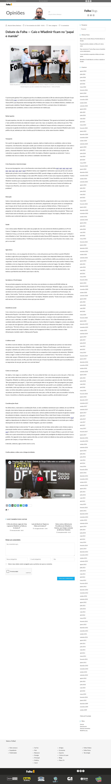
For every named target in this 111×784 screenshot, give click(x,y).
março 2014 (83, 542)
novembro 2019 (84, 327)
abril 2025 (82, 121)
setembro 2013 (84, 561)
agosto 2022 (83, 223)
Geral (36, 763)
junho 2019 (83, 343)
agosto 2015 (83, 488)
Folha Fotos (87, 750)
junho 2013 (83, 570)
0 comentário (65, 25)
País (35, 750)
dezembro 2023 (84, 172)
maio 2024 (82, 156)
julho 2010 (82, 681)
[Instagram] (90, 1)
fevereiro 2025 (84, 128)
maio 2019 (82, 346)
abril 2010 (82, 691)
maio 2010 (82, 687)
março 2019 (83, 352)
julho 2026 (82, 74)
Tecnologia (87, 753)
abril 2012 (82, 615)
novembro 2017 (84, 403)
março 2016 (83, 466)
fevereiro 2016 (84, 469)
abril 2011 (82, 653)
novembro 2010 (84, 669)
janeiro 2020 (83, 321)
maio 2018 (82, 384)
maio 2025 (82, 118)
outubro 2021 (83, 254)
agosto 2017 (83, 412)
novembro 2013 (84, 555)
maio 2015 (82, 498)
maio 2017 (82, 422)
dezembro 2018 (84, 362)
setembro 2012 (84, 599)
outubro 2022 (83, 216)
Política (36, 760)
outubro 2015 (83, 482)
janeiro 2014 (83, 548)
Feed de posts (83, 726)
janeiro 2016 (83, 472)
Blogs (60, 758)
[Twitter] (88, 1)
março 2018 (83, 390)
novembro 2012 (84, 593)
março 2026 (83, 87)
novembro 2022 (84, 213)
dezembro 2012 (84, 589)
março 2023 (83, 201)
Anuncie (46, 1)
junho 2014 (83, 533)
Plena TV (61, 760)
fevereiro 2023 (84, 204)
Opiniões (15, 13)
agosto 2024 (83, 147)
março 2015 (83, 504)
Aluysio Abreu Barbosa (14, 25)
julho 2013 (82, 567)
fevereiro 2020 (84, 317)
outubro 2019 (83, 330)
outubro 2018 (83, 368)
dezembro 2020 (84, 286)
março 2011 (83, 656)
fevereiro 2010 (84, 697)
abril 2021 (82, 273)
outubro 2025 (83, 102)
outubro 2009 (83, 710)
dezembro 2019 (84, 324)
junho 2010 (83, 684)
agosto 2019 (83, 337)
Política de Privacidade (85, 716)
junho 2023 (83, 191)
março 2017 (83, 428)
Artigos (61, 748)
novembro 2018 (84, 365)
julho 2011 (82, 643)
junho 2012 (83, 608)
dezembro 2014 (84, 514)
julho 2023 (82, 188)
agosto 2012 (83, 602)
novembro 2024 (84, 137)
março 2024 (83, 163)
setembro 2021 (84, 257)
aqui (15, 100)
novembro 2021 (84, 251)
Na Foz (36, 748)
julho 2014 (82, 529)
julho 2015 (82, 491)
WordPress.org (83, 730)
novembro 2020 (84, 289)
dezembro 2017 (84, 400)
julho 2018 (82, 378)
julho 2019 (82, 340)
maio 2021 (82, 270)
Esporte (61, 753)
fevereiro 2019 (84, 355)
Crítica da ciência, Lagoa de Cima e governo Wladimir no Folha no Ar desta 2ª (17, 526)
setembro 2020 (84, 295)
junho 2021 (83, 267)
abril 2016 (82, 463)
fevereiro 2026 (84, 90)
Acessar (82, 724)
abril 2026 (82, 83)
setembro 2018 (84, 371)
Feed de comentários (85, 728)
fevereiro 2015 (84, 507)
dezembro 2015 (84, 476)
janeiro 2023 (83, 207)
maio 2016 (82, 460)
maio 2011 (82, 650)
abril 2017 (82, 425)
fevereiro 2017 (84, 431)
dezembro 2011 (84, 627)
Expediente (13, 750)
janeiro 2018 (83, 397)
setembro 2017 (84, 409)
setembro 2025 (84, 106)
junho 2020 (83, 305)
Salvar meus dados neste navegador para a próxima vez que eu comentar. (30, 564)
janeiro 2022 (83, 245)
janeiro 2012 (83, 624)
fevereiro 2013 (84, 583)
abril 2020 (82, 311)
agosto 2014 (83, 526)
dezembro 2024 (84, 134)
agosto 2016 (83, 450)
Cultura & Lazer (63, 755)
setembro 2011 (84, 637)
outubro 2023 (83, 178)
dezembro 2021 (84, 248)
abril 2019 (82, 349)
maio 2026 (82, 80)
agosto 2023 (83, 185)
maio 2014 (82, 536)
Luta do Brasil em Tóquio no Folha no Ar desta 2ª (40, 525)
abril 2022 (82, 235)
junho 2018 (83, 381)
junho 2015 (83, 495)
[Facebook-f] (86, 1)
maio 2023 (82, 194)
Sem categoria (53, 25)
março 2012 (83, 618)
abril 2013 (82, 577)
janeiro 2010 (83, 700)
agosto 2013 (83, 564)
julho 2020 (82, 302)
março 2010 (83, 694)
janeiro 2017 (83, 435)
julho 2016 (82, 453)
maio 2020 (82, 308)
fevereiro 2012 (84, 621)
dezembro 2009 (84, 703)
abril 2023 (82, 197)
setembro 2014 (84, 523)
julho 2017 (82, 416)
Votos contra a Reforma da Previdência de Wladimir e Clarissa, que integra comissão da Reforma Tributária (63, 527)
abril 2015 (82, 501)
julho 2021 (82, 264)
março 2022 (83, 238)
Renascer (37, 753)
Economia (62, 750)
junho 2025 (83, 115)
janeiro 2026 (83, 93)
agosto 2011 (83, 640)
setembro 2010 (84, 675)
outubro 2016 (83, 444)
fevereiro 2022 (84, 242)
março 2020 (83, 314)
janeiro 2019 (83, 359)
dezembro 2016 (84, 438)
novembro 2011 (84, 631)
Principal (37, 758)
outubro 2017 (83, 406)
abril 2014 (82, 539)
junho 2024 (83, 153)
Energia (36, 755)
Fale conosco (41, 1)
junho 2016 (83, 457)
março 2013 (83, 580)
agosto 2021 (83, 261)
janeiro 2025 (83, 131)
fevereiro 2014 (84, 545)
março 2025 (83, 125)
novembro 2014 (84, 517)
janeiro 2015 (83, 510)
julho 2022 (82, 226)
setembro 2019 (84, 333)
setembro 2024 (84, 144)
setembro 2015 (84, 485)
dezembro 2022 (84, 210)
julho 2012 (82, 605)
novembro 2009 (84, 706)
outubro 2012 (83, 596)
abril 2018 (82, 387)
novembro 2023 (84, 175)
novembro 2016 (84, 441)
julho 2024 (82, 150)
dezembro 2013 (84, 552)
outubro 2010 (83, 672)
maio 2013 (82, 574)
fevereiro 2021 (84, 280)
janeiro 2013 (83, 586)
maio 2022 (82, 232)
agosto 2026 (83, 71)
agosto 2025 (83, 109)
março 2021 (83, 276)
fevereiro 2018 (84, 393)
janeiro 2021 (83, 283)
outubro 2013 (83, 558)
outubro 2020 (83, 292)
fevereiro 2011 (84, 659)
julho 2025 (82, 112)
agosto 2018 (83, 374)
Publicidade (13, 753)
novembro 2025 (84, 99)
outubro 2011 (83, 634)
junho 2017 (83, 419)
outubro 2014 (83, 520)
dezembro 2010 (84, 665)
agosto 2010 (83, 678)
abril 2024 (82, 159)
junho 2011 (83, 646)
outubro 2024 (83, 140)
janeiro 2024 (83, 169)
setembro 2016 (84, 447)
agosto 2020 (83, 299)
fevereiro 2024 (84, 166)
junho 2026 (83, 77)
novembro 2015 (84, 479)
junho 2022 (83, 229)
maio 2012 (82, 612)
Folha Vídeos (87, 748)
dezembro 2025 (84, 96)
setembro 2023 (84, 181)
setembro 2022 (84, 219)
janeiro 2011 (83, 662)
